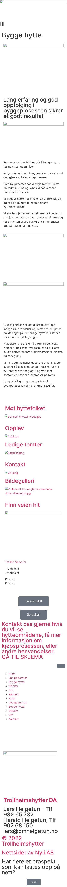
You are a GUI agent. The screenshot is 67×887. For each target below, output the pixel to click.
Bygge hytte (16, 682)
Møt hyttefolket (25, 408)
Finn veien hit (22, 504)
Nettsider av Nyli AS (28, 852)
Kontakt (15, 464)
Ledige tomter (23, 444)
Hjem (12, 673)
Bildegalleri (19, 480)
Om (11, 690)
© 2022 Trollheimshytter (23, 841)
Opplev (14, 428)
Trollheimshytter (15, 562)
